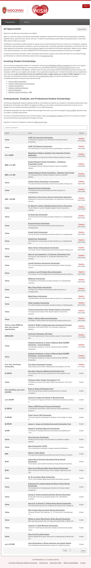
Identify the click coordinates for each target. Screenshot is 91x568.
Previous (75, 550)
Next (83, 550)
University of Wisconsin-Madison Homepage (23, 563)
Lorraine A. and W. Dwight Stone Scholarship (44, 272)
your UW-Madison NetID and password (57, 65)
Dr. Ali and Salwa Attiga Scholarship (41, 477)
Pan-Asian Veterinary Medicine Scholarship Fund (46, 371)
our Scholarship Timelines (54, 116)
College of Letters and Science (18, 88)
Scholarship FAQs (55, 563)
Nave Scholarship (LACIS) (37, 446)
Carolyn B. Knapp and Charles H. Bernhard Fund (46, 397)
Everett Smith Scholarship (38, 232)
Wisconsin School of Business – (20, 92)
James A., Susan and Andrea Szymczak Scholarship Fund (49, 424)
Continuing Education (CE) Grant (40, 334)
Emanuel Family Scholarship (39, 223)
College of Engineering (15, 86)
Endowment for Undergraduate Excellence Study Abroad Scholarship (49, 484)
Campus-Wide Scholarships (17, 81)
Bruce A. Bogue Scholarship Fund (40, 389)
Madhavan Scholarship (36, 278)
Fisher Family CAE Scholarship (39, 415)
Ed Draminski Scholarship (38, 214)
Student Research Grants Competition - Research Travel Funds (51, 173)
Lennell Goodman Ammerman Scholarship (44, 263)
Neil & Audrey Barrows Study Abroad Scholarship (46, 510)
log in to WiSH (71, 110)
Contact (82, 563)
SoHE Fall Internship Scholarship (40, 137)
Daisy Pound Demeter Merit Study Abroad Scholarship (48, 468)
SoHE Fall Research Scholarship (40, 146)
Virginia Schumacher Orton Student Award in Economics (49, 309)
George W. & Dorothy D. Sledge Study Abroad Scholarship (49, 503)
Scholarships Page (47, 56)
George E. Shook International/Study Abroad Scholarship (49, 494)
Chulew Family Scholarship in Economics (43, 181)
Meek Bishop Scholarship (37, 296)
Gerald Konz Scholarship (37, 239)
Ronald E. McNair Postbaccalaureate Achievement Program (50, 325)
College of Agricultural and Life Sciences (21, 84)
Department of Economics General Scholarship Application (50, 197)
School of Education (14, 90)
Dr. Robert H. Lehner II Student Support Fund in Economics (50, 206)
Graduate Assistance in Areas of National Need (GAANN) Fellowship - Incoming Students (48, 354)
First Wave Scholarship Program (40, 364)
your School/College (63, 67)
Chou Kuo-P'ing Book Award (38, 534)
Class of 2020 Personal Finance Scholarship (44, 406)
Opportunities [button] (10, 22)
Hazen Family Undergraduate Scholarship (43, 247)
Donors (26, 22)
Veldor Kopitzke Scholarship (38, 303)
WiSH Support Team (40, 122)
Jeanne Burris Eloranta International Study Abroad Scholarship (46, 460)
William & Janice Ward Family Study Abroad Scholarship (49, 519)
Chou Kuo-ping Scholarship (38, 437)
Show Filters (82, 29)
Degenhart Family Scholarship (39, 188)
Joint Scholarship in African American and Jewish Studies (49, 543)
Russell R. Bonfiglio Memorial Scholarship (44, 428)
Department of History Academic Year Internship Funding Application (49, 154)
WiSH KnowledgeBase (71, 563)
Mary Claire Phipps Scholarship (40, 287)
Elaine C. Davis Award (36, 453)
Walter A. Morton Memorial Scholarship (42, 318)
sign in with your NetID (36, 48)
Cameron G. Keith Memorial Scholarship (43, 525)
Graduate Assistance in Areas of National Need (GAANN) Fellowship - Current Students (48, 343)
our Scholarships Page (45, 76)
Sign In (86, 6)
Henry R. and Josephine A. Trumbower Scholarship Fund (49, 254)
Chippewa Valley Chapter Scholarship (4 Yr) (44, 380)
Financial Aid (43, 563)
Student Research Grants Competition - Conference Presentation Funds (47, 163)
